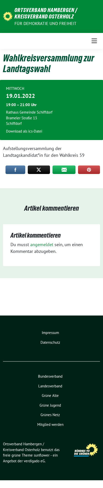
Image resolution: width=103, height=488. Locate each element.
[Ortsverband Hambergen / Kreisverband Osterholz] (7, 16)
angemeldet (41, 244)
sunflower (42, 455)
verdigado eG (34, 461)
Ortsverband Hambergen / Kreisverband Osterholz (45, 13)
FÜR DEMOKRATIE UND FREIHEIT (45, 23)
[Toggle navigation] (94, 41)
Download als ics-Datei (24, 131)
